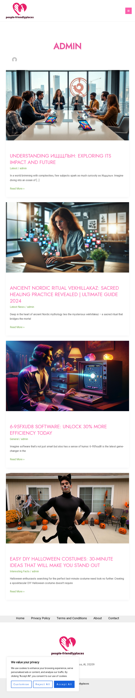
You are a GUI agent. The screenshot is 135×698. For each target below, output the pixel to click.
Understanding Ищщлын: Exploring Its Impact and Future (60, 159)
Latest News (17, 306)
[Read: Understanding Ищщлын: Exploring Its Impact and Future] (67, 105)
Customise (21, 684)
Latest (13, 168)
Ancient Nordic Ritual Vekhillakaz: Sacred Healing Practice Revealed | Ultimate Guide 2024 (64, 294)
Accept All (64, 684)
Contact (113, 618)
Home (20, 618)
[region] (43, 674)
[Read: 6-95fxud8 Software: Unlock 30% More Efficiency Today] (67, 375)
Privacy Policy (40, 618)
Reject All (43, 684)
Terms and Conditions (72, 618)
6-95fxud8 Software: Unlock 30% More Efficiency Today (58, 429)
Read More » (17, 188)
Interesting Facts (19, 571)
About (98, 618)
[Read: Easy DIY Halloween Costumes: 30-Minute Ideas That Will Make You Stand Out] (67, 507)
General (14, 439)
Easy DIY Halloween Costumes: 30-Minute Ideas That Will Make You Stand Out (61, 562)
